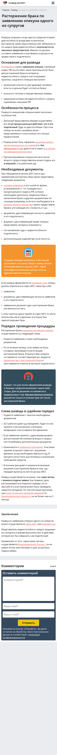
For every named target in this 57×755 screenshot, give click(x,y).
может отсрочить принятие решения (24, 493)
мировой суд (48, 524)
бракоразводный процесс (31, 544)
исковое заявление (14, 185)
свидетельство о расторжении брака (23, 360)
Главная (5, 10)
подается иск (11, 394)
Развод (14, 10)
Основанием (7, 66)
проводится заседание (31, 447)
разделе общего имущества (18, 204)
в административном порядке (37, 330)
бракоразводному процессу (15, 496)
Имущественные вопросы (39, 394)
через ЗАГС (31, 524)
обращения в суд (13, 148)
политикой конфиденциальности (21, 636)
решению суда (39, 282)
